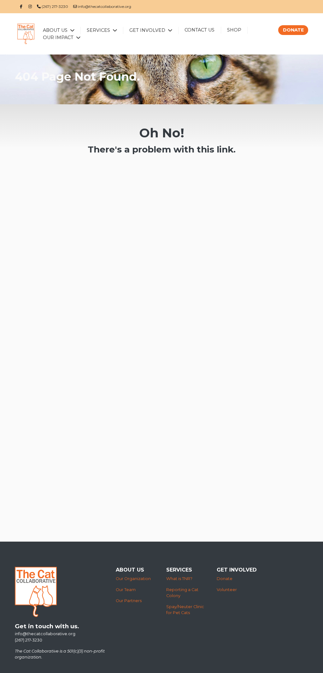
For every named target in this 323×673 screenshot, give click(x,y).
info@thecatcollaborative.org (104, 6)
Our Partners (129, 600)
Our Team (126, 589)
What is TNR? (179, 578)
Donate (224, 578)
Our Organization (133, 578)
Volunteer (227, 589)
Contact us (199, 30)
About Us (56, 30)
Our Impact (59, 37)
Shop (234, 30)
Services (99, 30)
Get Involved (148, 30)
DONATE (293, 30)
